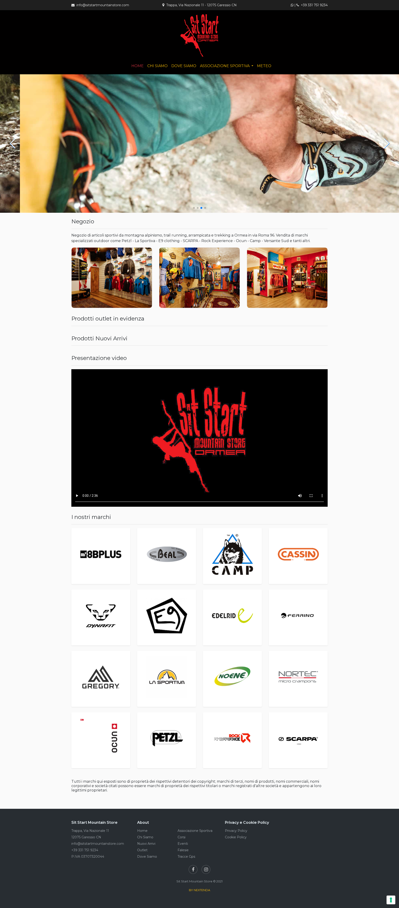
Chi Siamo (145, 837)
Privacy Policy (236, 831)
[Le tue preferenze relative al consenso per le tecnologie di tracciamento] (391, 900)
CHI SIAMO (157, 66)
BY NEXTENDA (199, 890)
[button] (12, 143)
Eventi (183, 844)
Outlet (142, 850)
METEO (264, 66)
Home (142, 831)
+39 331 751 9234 (314, 5)
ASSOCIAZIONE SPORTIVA (225, 66)
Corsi (181, 837)
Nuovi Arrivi (146, 844)
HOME (137, 66)
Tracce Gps (186, 856)
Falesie (183, 850)
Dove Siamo (147, 856)
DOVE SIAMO (183, 66)
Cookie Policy (236, 837)
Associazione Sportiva (195, 831)
